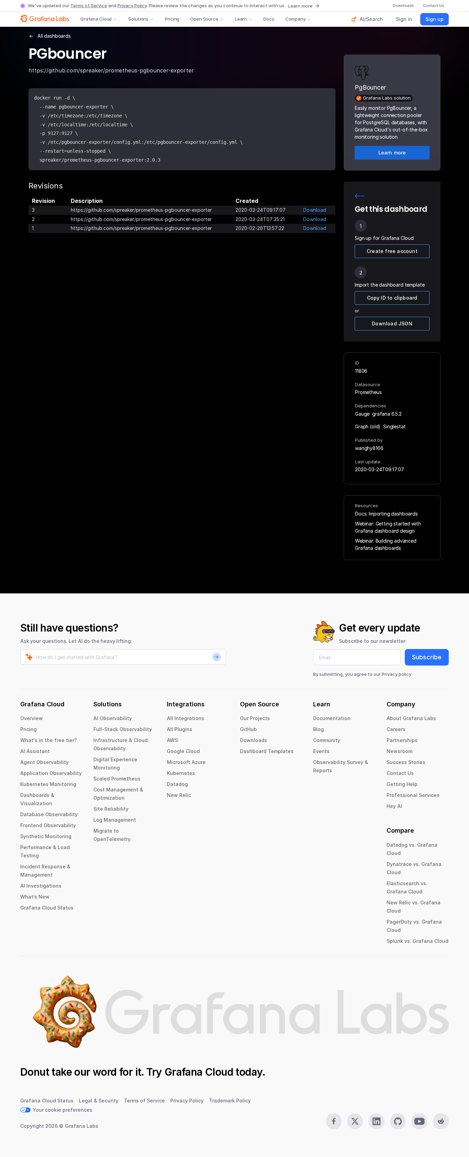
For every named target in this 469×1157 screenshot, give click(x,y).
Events (321, 751)
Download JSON (392, 323)
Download (314, 210)
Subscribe (427, 657)
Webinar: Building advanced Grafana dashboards (385, 544)
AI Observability (112, 718)
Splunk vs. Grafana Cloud (417, 941)
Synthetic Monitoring (45, 836)
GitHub (248, 729)
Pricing (172, 19)
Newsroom (399, 751)
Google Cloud (183, 751)
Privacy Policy (132, 5)
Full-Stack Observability (122, 729)
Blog (318, 729)
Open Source (204, 19)
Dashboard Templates (267, 751)
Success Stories (406, 762)
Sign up (434, 19)
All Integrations (185, 718)
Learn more (300, 6)
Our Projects (255, 718)
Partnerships (402, 740)
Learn (241, 19)
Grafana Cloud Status (46, 908)
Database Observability (49, 814)
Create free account (392, 251)
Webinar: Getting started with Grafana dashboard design (388, 527)
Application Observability (51, 773)
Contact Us (400, 773)
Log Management (114, 820)
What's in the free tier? (48, 740)
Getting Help (402, 784)
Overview (31, 718)
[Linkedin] (376, 1121)
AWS (172, 740)
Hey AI (394, 806)
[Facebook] (334, 1121)
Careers (396, 729)
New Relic (179, 795)
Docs (268, 19)
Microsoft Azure (186, 762)
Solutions (138, 19)
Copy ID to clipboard (392, 298)
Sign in (404, 19)
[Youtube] (419, 1121)
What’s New (34, 897)
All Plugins (179, 729)
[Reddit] (441, 1121)
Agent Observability (44, 762)
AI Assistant (35, 751)
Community (326, 740)
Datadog (177, 784)
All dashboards (54, 36)
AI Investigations (40, 886)
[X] (355, 1121)
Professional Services (413, 795)
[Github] (398, 1121)
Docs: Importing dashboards (386, 514)
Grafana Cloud (96, 19)
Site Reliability (110, 809)
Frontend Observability (48, 825)
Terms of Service (88, 5)
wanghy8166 (369, 448)
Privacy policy (396, 674)
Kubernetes (181, 773)
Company (295, 19)
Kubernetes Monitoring (48, 784)
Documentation (332, 718)
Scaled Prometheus (116, 779)
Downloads (253, 740)
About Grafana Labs (411, 718)
